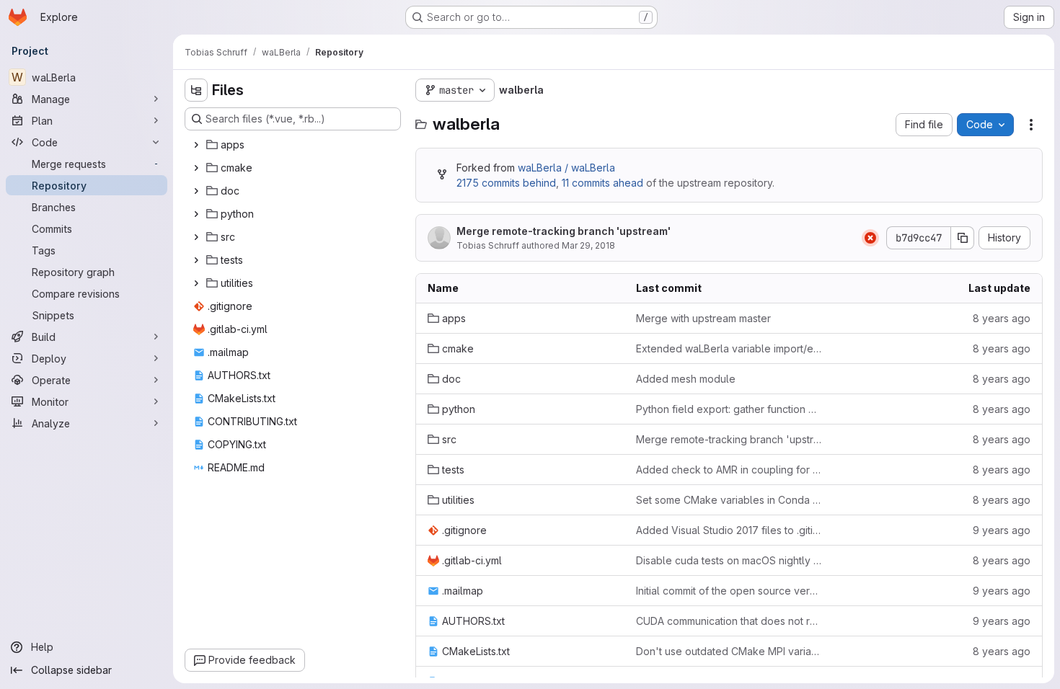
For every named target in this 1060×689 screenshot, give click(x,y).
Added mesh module (686, 379)
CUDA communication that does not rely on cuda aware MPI (728, 621)
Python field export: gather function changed (728, 409)
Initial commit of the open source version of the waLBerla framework (728, 590)
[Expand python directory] (196, 214)
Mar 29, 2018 (588, 245)
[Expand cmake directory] (196, 168)
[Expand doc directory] (196, 191)
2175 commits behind (506, 183)
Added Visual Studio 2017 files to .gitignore (728, 530)
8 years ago (1001, 318)
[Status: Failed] (870, 237)
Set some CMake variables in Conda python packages (728, 500)
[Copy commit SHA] (962, 237)
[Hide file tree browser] (196, 90)
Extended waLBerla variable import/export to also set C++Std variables (728, 348)
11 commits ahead (602, 183)
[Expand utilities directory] (196, 283)
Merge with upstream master (703, 318)
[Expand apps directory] (196, 145)
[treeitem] (294, 144)
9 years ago (1001, 530)
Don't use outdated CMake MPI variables (728, 651)
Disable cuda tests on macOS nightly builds (728, 560)
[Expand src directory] (196, 237)
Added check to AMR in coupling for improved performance (728, 469)
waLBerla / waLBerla (566, 167)
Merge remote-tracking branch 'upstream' (563, 231)
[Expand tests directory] (196, 260)
